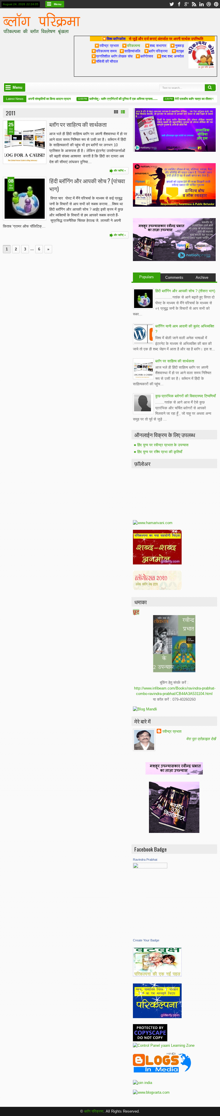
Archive (202, 277)
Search (210, 87)
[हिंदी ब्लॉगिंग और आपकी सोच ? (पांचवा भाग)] (24, 198)
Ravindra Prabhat (145, 859)
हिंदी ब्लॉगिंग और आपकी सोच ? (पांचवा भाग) (87, 185)
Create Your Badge (146, 940)
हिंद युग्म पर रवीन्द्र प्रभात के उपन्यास (162, 445)
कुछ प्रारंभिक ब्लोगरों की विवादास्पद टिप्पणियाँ (185, 396)
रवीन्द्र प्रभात (171, 731)
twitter (171, 4)
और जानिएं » (120, 170)
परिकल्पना (131, 45)
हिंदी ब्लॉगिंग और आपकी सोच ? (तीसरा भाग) (185, 291)
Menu (57, 4)
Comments (174, 277)
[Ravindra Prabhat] (150, 867)
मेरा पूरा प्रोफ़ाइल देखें (201, 739)
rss (194, 4)
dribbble (209, 4)
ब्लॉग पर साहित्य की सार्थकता (78, 124)
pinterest (216, 4)
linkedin (201, 4)
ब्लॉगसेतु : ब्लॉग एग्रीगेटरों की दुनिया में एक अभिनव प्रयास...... (117, 98)
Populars (146, 277)
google (186, 4)
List (123, 112)
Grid (116, 112)
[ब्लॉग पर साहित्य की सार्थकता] (24, 142)
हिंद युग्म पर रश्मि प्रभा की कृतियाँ (159, 452)
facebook (179, 4)
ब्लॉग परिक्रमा (93, 1111)
